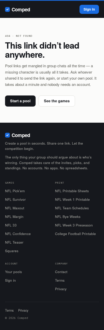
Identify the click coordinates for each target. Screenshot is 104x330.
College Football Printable (75, 233)
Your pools (13, 271)
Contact (61, 271)
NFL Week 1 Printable (72, 199)
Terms (60, 280)
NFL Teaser (14, 242)
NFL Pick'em (15, 190)
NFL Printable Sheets (72, 190)
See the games (57, 100)
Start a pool (20, 100)
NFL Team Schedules (72, 208)
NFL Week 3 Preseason (74, 225)
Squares (11, 250)
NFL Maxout (14, 208)
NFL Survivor (15, 199)
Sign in (89, 9)
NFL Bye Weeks (68, 216)
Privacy (61, 288)
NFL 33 (11, 225)
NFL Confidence (18, 233)
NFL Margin (14, 216)
